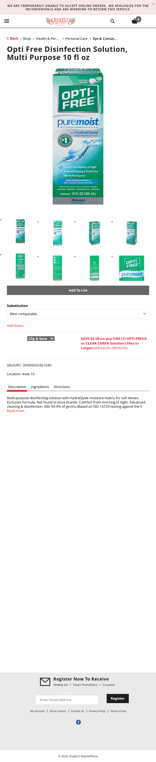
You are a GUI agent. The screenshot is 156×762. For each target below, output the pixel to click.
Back (13, 38)
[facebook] (78, 722)
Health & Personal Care (54, 38)
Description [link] (17, 386)
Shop (27, 38)
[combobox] (78, 313)
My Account (37, 711)
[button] (20, 231)
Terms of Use (118, 711)
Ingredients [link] (40, 386)
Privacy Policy (97, 711)
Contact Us (77, 711)
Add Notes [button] (15, 325)
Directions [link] (62, 386)
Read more (16, 411)
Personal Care (76, 38)
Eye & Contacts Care (109, 38)
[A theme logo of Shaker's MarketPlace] (61, 21)
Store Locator (58, 711)
